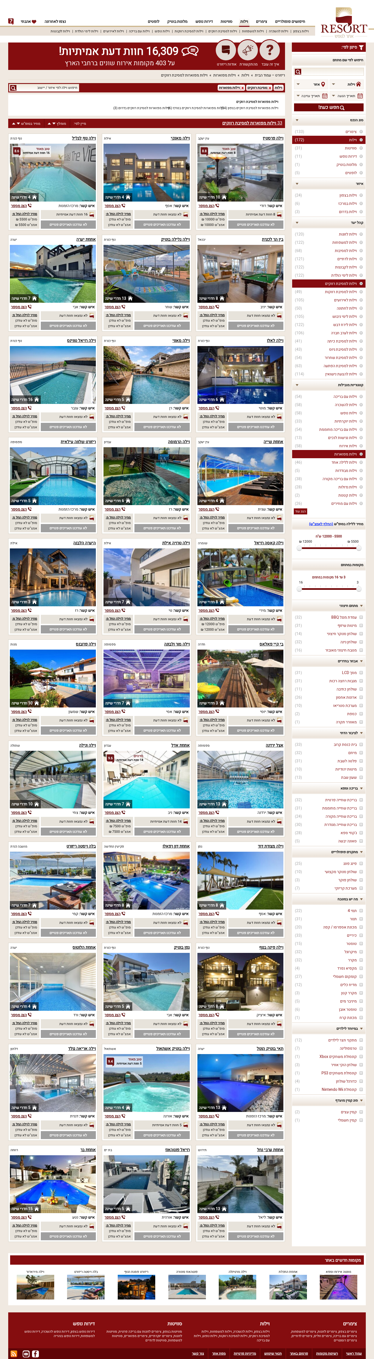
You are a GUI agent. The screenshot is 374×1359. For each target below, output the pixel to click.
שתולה (15, 745)
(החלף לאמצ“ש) (321, 523)
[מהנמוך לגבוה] (49, 123)
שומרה (203, 543)
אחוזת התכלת (288, 1271)
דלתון (14, 1048)
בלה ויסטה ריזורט (81, 846)
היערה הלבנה (84, 543)
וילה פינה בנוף (271, 947)
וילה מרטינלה (238, 1271)
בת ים (108, 1150)
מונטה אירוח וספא (338, 1271)
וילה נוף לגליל (84, 138)
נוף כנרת (16, 138)
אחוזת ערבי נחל (270, 1150)
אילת (107, 138)
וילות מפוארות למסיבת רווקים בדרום (143, 108)
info (11, 21)
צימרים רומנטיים (345, 1340)
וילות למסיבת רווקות (189, 31)
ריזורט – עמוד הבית (270, 75)
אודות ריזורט (227, 64)
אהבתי (26, 21)
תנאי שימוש (273, 1353)
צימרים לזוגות (327, 1331)
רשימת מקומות (327, 1353)
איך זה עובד (270, 64)
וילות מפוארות (224, 75)
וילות (244, 21)
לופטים (153, 21)
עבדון (107, 442)
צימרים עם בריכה (345, 1335)
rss (13, 1353)
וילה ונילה (87, 745)
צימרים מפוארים (136, 1335)
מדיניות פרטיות (245, 1353)
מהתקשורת (249, 64)
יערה (13, 239)
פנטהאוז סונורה (187, 1271)
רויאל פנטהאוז (177, 1150)
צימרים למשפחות (303, 1331)
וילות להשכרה (278, 31)
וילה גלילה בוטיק (175, 239)
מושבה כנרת (18, 846)
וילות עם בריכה (139, 31)
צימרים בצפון (347, 1331)
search (298, 72)
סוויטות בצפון (172, 1331)
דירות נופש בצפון (83, 1331)
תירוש (202, 1150)
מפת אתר (219, 1353)
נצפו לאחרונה (55, 21)
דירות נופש (204, 21)
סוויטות (226, 21)
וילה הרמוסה (179, 442)
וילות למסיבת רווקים (222, 31)
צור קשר (198, 1353)
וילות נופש (162, 31)
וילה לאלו (275, 341)
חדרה (201, 644)
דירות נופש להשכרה (55, 1331)
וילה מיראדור (35, 1271)
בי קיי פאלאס (271, 644)
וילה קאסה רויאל (268, 543)
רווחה (14, 1150)
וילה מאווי (181, 341)
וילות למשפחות (253, 31)
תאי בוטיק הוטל (270, 1049)
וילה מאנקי (180, 138)
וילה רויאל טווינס (81, 341)
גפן (200, 846)
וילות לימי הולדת (86, 31)
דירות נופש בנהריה (66, 1335)
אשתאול (110, 1048)
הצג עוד (300, 511)
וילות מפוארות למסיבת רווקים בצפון (253, 108)
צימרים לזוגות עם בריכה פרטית (140, 1331)
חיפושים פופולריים (290, 21)
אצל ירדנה (274, 745)
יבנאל (202, 239)
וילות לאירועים (113, 31)
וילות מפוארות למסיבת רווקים (184, 75)
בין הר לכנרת (272, 239)
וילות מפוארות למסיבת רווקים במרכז (198, 108)
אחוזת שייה (273, 442)
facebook (35, 1353)
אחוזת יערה (86, 239)
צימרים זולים (323, 1335)
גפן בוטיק (182, 947)
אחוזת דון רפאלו (176, 846)
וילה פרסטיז (273, 138)
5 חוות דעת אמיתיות (167, 1125)
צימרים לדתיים (302, 1335)
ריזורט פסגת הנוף (136, 1271)
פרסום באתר (299, 1353)
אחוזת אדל (180, 745)
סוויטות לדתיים (156, 1340)
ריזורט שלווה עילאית (78, 442)
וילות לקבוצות (60, 31)
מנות (13, 644)
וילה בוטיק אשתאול (173, 1049)
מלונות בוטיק (177, 21)
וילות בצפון (301, 31)
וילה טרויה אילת (176, 543)
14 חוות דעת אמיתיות (166, 821)
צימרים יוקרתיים (160, 1335)
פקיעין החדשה (114, 846)
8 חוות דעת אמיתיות (260, 214)
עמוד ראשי (354, 1353)
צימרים (261, 21)
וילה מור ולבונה (177, 644)
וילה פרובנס (86, 644)
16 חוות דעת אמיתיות (72, 214)
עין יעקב (203, 138)
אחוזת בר (88, 1150)
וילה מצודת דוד (270, 846)
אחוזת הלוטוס (84, 947)
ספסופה (16, 442)
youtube (26, 1353)
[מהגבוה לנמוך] (54, 123)
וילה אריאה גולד (82, 1049)
